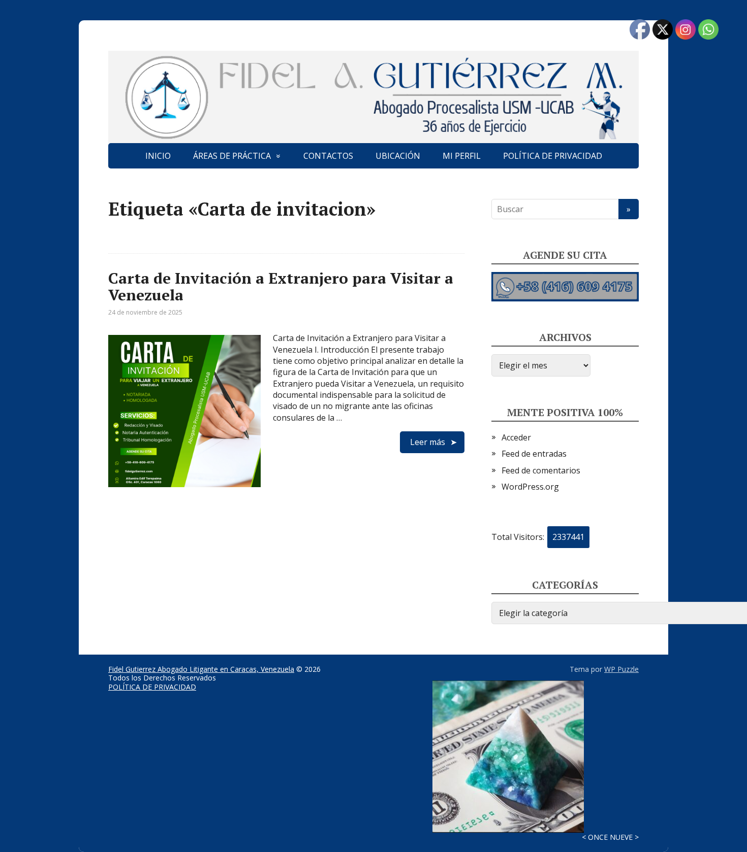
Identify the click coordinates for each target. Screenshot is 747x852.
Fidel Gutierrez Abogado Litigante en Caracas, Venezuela (201, 669)
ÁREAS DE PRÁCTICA (232, 155)
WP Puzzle (621, 669)
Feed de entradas (534, 453)
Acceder (516, 437)
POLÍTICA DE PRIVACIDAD (552, 155)
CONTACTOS (328, 155)
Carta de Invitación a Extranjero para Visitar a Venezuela (280, 286)
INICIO (158, 155)
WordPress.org (530, 486)
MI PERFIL (462, 155)
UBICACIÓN (398, 155)
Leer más (427, 442)
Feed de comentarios (541, 470)
